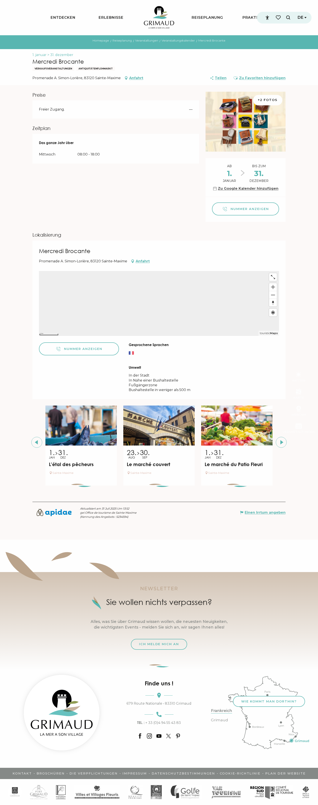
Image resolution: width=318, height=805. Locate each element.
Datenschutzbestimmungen (183, 773)
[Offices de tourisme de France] (305, 792)
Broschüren (51, 773)
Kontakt (22, 773)
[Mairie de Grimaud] (15, 792)
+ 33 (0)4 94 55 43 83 (159, 722)
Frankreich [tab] (221, 711)
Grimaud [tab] (219, 720)
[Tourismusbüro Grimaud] (62, 712)
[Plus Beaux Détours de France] (61, 792)
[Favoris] (279, 17)
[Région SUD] (271, 792)
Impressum (134, 773)
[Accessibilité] (267, 17)
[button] (288, 17)
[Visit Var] (226, 792)
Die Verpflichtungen (93, 773)
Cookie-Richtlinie (240, 773)
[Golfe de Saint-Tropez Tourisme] (186, 792)
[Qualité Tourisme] (135, 792)
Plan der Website (285, 773)
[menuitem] (63, 17)
